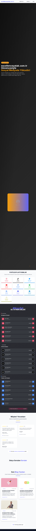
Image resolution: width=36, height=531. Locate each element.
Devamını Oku (4, 497)
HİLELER (28, 1)
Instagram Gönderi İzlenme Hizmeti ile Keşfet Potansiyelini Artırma (8, 492)
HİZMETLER (21, 1)
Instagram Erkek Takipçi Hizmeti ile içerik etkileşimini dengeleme (8, 514)
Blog (33, 1)
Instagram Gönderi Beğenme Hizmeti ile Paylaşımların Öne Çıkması (26, 492)
